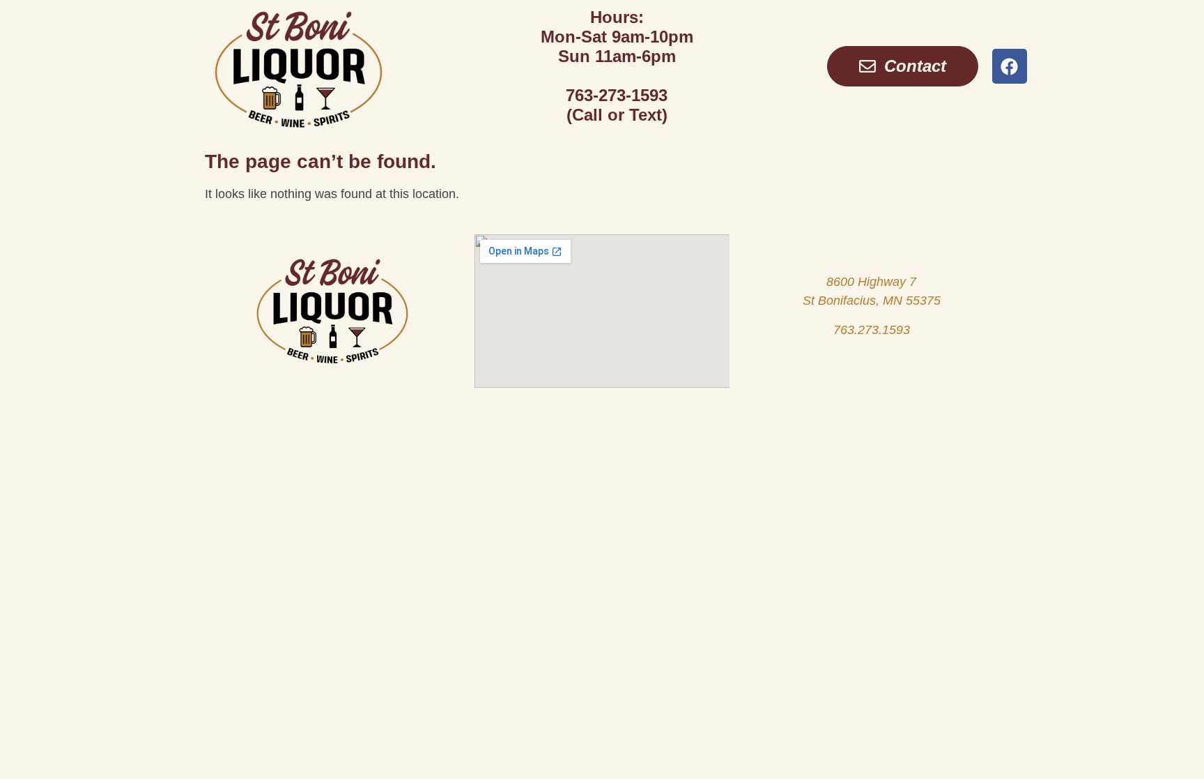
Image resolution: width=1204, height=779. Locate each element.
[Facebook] (1009, 66)
